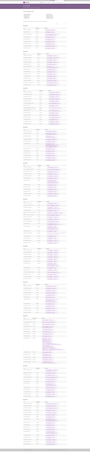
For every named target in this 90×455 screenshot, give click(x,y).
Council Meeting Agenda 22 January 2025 (51, 84)
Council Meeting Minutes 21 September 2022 (52, 176)
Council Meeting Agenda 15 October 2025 (51, 59)
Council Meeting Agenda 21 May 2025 (51, 73)
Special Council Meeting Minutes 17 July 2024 (54, 103)
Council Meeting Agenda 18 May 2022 (51, 186)
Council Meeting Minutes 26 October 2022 (52, 174)
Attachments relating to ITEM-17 (46, 354)
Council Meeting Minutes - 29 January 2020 (52, 279)
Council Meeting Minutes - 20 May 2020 (51, 268)
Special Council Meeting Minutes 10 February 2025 (52, 83)
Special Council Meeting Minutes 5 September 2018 (48, 332)
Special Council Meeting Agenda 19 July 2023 (51, 145)
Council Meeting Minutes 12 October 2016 (51, 410)
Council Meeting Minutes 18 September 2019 (51, 293)
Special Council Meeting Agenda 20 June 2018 (47, 346)
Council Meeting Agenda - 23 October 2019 (51, 290)
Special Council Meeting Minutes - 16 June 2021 (52, 229)
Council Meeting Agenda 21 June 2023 (50, 148)
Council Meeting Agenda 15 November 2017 (51, 372)
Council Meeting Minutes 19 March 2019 (50, 308)
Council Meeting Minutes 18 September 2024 (54, 99)
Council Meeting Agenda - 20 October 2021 (52, 210)
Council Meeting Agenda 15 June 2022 (51, 184)
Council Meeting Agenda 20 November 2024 (54, 94)
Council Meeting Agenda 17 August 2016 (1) (51, 414)
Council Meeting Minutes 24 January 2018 (47, 362)
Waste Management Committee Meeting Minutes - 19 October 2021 (55, 213)
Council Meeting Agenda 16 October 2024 (53, 96)
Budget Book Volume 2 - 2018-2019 (46, 338)
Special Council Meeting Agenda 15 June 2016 (51, 420)
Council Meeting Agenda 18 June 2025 (51, 71)
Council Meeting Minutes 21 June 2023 (50, 149)
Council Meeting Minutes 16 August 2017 (50, 379)
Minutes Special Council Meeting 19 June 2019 (51, 301)
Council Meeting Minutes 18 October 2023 (50, 137)
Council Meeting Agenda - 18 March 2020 (52, 274)
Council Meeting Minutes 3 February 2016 (50, 442)
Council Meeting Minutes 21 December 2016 (51, 404)
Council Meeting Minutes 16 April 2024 (53, 115)
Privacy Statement (62, 449)
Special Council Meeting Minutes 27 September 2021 (53, 215)
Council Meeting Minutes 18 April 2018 (46, 355)
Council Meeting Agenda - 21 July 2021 (51, 223)
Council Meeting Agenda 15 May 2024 (53, 112)
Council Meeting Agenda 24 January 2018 (47, 361)
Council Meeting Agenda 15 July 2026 (49, 31)
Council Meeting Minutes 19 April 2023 (50, 153)
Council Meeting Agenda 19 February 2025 (51, 80)
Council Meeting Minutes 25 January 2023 (50, 160)
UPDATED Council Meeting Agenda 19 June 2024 (54, 111)
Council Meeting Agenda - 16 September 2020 (52, 256)
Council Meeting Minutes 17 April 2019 (50, 306)
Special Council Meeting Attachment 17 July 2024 (54, 107)
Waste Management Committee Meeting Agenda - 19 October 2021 (55, 212)
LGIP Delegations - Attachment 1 (46, 341)
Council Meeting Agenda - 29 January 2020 (52, 278)
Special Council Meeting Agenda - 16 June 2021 (52, 228)
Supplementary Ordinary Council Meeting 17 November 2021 (54, 208)
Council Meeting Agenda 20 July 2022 (51, 180)
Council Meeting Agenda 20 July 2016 (50, 416)
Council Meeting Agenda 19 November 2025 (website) (53, 57)
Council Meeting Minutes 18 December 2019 (51, 286)
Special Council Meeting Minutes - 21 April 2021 (52, 234)
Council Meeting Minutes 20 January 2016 (50, 444)
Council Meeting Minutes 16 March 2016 (50, 435)
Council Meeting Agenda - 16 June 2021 (51, 226)
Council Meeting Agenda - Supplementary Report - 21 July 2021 (54, 224)
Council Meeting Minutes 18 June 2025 (51, 72)
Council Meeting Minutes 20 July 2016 (50, 417)
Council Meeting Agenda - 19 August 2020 (52, 258)
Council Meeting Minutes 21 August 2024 (53, 101)
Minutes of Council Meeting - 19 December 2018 (48, 320)
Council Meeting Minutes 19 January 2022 (52, 196)
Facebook (66, 449)
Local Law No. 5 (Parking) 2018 (46, 345)
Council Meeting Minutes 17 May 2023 (50, 151)
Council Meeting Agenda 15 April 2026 (49, 41)
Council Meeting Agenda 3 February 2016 (50, 441)
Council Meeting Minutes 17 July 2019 (50, 297)
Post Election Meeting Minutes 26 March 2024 (54, 117)
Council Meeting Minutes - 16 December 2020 (52, 250)
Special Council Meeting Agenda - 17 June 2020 (52, 265)
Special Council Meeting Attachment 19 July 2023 (51, 146)
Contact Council (49, 449)
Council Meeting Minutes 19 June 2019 (50, 300)
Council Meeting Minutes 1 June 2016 (50, 423)
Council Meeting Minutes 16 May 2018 (46, 352)
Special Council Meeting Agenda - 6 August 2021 (52, 221)
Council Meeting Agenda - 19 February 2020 (52, 276)
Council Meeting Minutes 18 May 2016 (50, 425)
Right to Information (58, 449)
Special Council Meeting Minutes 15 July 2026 (50, 35)
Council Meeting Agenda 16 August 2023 (50, 141)
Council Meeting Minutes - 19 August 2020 (52, 259)
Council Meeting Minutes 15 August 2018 (47, 334)
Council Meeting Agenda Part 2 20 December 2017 (51, 370)
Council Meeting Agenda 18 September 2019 (51, 292)
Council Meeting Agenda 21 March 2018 (47, 357)
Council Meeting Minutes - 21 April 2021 (51, 236)
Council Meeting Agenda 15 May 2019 (50, 303)
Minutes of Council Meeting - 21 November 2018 (48, 322)
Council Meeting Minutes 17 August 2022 (52, 178)
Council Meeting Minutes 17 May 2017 (50, 387)
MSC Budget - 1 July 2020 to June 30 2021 (52, 264)
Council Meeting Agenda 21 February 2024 (54, 121)
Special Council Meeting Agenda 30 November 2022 (53, 169)
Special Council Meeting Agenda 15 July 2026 (50, 34)
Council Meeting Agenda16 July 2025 (51, 69)
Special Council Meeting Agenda (46, 331)
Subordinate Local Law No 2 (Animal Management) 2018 (48, 347)
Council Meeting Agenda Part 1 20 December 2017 (51, 369)
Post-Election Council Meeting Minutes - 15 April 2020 (53, 272)
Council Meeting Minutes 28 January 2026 (50, 48)
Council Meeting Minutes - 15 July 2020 (51, 261)
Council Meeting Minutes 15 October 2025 (51, 60)
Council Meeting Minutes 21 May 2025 (51, 74)
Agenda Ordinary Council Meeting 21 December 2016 (52, 403)
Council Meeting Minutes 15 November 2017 (51, 373)
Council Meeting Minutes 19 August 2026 (50, 30)
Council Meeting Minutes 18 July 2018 (46, 336)
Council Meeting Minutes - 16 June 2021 (51, 227)
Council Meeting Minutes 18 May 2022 (51, 187)
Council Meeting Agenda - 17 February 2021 (52, 240)
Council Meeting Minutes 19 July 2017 (50, 382)
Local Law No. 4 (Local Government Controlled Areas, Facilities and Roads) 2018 (51, 344)
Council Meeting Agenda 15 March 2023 (50, 155)
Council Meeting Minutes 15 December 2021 (52, 203)
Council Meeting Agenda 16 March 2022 (51, 191)
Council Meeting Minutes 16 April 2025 (51, 76)
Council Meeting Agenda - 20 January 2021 (52, 242)
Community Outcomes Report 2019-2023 (50, 133)
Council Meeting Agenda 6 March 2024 (53, 119)
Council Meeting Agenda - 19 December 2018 (47, 319)
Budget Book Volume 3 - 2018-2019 (46, 339)
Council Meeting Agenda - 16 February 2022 (52, 193)
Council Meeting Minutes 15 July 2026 (49, 32)
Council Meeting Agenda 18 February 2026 (50, 45)
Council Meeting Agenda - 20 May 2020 (51, 267)
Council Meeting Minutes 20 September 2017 (51, 377)
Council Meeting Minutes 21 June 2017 (50, 384)
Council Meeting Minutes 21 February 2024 (54, 122)
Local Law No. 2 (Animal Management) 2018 (47, 343)
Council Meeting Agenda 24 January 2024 (53, 123)
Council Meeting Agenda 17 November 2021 (52, 207)
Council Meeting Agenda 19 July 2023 (50, 143)
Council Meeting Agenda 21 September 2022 (52, 175)
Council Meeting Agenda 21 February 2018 (47, 359)
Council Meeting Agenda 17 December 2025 (52, 55)
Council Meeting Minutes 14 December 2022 (52, 167)
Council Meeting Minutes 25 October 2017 (50, 374)
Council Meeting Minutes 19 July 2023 (50, 144)
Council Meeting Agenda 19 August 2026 (50, 29)
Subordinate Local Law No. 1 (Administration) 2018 (48, 348)
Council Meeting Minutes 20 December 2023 (51, 131)
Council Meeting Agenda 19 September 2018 (47, 329)
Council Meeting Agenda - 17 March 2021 (52, 238)
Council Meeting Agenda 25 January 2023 (50, 159)
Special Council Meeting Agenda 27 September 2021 (53, 214)
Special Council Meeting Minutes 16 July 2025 (52, 67)
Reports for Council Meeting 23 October (47, 327)
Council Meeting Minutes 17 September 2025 (52, 62)
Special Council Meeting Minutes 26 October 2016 (51, 408)
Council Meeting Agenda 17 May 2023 (50, 150)
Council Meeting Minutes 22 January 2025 (51, 85)
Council (30, 7)
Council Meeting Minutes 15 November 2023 (51, 134)
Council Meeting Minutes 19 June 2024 (53, 110)
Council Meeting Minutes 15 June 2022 (51, 185)
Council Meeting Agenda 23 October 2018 (47, 326)
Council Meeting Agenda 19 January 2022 (52, 195)
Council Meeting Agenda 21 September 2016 (51, 412)
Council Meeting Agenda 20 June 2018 (46, 340)
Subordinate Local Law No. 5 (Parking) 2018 (47, 350)
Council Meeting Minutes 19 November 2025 (52, 58)
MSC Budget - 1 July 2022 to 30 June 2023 (52, 181)
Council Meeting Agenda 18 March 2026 (49, 43)
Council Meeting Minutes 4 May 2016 (50, 427)
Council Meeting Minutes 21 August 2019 (50, 295)
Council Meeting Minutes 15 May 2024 (53, 113)
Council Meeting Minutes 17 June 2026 (49, 37)
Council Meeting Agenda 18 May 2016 (50, 424)
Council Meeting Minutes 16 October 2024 (54, 97)
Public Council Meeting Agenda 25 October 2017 (51, 375)
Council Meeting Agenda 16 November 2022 (52, 171)
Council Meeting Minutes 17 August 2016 (50, 415)
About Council (33, 7)
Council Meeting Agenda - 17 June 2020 (51, 263)
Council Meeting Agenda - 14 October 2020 (52, 254)
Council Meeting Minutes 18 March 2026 (50, 44)
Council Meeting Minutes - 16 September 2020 (52, 257)
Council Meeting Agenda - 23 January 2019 (50, 312)
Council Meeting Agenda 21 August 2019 (50, 294)
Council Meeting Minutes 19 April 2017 (50, 390)
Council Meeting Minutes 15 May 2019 (50, 304)
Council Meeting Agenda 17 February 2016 (51, 439)
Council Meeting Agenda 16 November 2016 (51, 405)
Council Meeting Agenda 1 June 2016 (50, 422)
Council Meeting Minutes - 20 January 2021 (52, 243)
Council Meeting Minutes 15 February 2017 (50, 394)
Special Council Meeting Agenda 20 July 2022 (52, 182)
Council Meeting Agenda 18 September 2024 (54, 98)
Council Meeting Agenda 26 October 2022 (52, 173)
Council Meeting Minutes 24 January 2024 (53, 124)
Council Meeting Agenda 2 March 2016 (50, 437)
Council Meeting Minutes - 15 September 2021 (52, 217)
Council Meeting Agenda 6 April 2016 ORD (50, 431)
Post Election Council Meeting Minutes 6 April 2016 (51, 433)
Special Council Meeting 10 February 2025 (51, 82)
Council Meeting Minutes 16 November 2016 (51, 406)
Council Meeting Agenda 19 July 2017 (50, 381)
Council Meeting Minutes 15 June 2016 (50, 419)
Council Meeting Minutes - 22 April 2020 (51, 270)
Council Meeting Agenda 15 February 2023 (50, 157)
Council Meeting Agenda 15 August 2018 (47, 333)
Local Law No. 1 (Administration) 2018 (46, 342)
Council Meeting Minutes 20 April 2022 (51, 189)
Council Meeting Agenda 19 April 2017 (50, 389)
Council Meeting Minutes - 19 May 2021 (51, 231)
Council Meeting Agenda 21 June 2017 (50, 383)
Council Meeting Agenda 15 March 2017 (50, 391)
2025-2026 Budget (49, 66)
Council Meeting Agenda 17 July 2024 (53, 105)
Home (28, 7)
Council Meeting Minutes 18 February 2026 (50, 46)
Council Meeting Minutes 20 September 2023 (51, 139)
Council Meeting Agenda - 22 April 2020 (51, 269)
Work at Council (53, 449)
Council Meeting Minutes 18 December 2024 (54, 92)
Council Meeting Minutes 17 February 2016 (51, 440)
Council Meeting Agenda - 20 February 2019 (51, 310)
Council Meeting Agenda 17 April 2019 (50, 305)
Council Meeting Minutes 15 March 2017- (50, 392)
